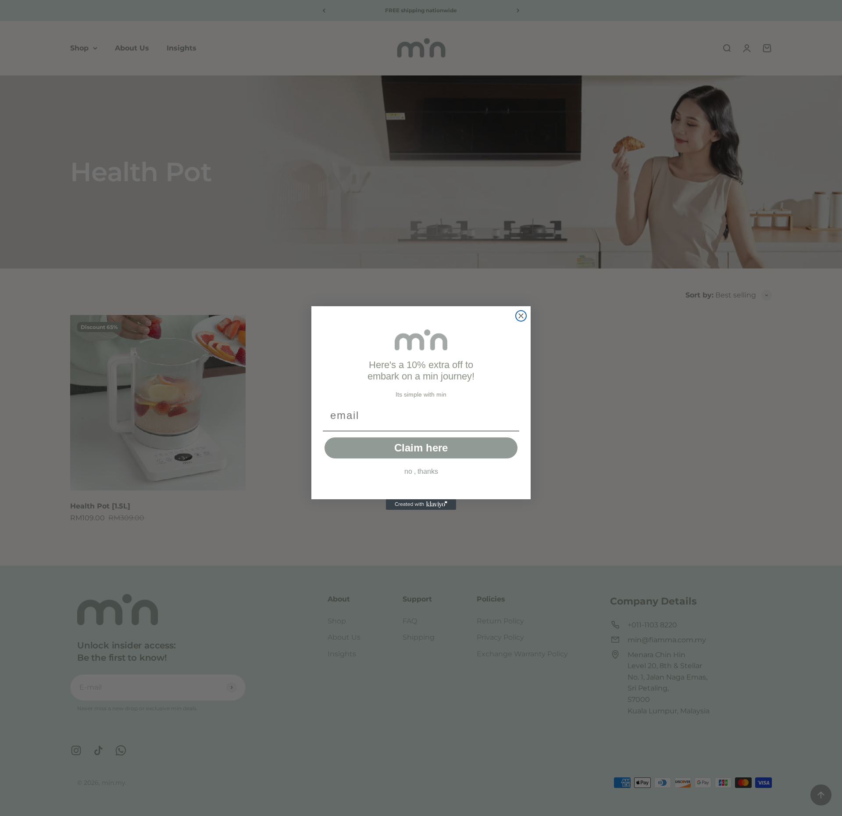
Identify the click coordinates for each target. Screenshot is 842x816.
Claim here (421, 448)
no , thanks (421, 471)
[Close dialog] (521, 316)
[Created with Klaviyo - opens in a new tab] (421, 504)
